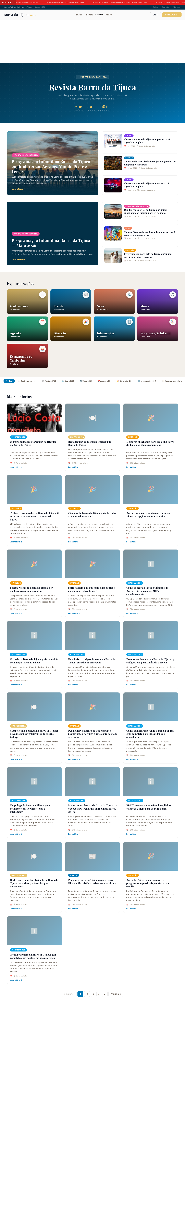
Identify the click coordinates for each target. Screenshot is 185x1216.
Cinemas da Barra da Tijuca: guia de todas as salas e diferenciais (92, 514)
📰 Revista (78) (49, 381)
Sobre (155, 7)
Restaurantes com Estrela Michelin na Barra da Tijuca (89, 443)
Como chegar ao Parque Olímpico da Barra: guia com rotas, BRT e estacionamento (147, 591)
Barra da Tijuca (20, 14)
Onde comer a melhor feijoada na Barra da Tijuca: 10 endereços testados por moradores (34, 883)
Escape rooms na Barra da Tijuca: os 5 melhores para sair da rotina (31, 589)
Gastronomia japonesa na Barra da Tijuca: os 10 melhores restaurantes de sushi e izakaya (34, 734)
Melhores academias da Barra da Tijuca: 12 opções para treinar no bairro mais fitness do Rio (92, 808)
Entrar (155, 15)
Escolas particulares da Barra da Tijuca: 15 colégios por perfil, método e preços (150, 661)
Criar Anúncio (172, 15)
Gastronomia (77, 437)
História (78, 15)
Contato (165, 7)
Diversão (132, 437)
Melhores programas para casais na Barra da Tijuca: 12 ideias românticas (150, 443)
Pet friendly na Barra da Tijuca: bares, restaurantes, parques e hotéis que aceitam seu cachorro (92, 734)
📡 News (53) (68, 381)
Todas (9, 381)
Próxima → (116, 994)
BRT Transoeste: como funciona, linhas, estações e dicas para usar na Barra (149, 807)
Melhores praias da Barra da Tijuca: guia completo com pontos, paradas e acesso (33, 956)
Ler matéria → (16, 467)
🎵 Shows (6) (86, 381)
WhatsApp (177, 7)
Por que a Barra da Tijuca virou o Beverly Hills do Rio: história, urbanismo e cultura (92, 881)
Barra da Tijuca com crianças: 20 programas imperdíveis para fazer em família (147, 883)
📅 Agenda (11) (104, 381)
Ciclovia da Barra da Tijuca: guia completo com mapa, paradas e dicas (34, 661)
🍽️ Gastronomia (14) (27, 381)
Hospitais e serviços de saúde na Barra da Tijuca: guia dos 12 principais (91, 661)
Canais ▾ (99, 14)
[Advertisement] (92, 41)
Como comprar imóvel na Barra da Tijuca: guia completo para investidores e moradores (150, 734)
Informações (18, 437)
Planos (109, 15)
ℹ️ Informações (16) (147, 381)
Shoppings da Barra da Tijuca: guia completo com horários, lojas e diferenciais (30, 808)
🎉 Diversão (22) (124, 381)
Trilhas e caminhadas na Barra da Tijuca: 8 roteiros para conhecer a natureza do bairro (34, 516)
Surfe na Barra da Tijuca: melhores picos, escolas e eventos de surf (91, 589)
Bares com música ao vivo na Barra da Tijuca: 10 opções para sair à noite (148, 514)
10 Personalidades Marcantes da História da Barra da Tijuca (33, 443)
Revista (89, 15)
